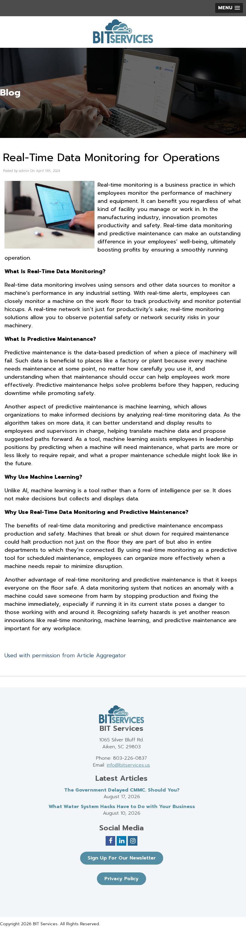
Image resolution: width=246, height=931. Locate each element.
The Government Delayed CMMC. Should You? (121, 790)
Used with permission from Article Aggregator (65, 655)
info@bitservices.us (128, 765)
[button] (229, 8)
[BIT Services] (123, 31)
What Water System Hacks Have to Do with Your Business (122, 806)
